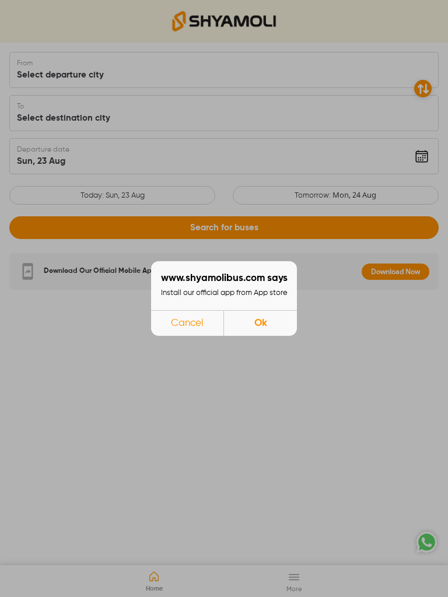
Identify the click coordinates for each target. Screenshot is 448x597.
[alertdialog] (224, 298)
